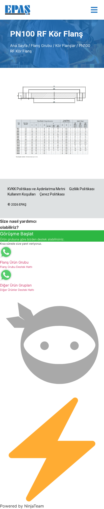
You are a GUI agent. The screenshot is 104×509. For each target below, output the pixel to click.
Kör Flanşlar (65, 45)
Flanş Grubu (41, 45)
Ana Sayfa (19, 45)
